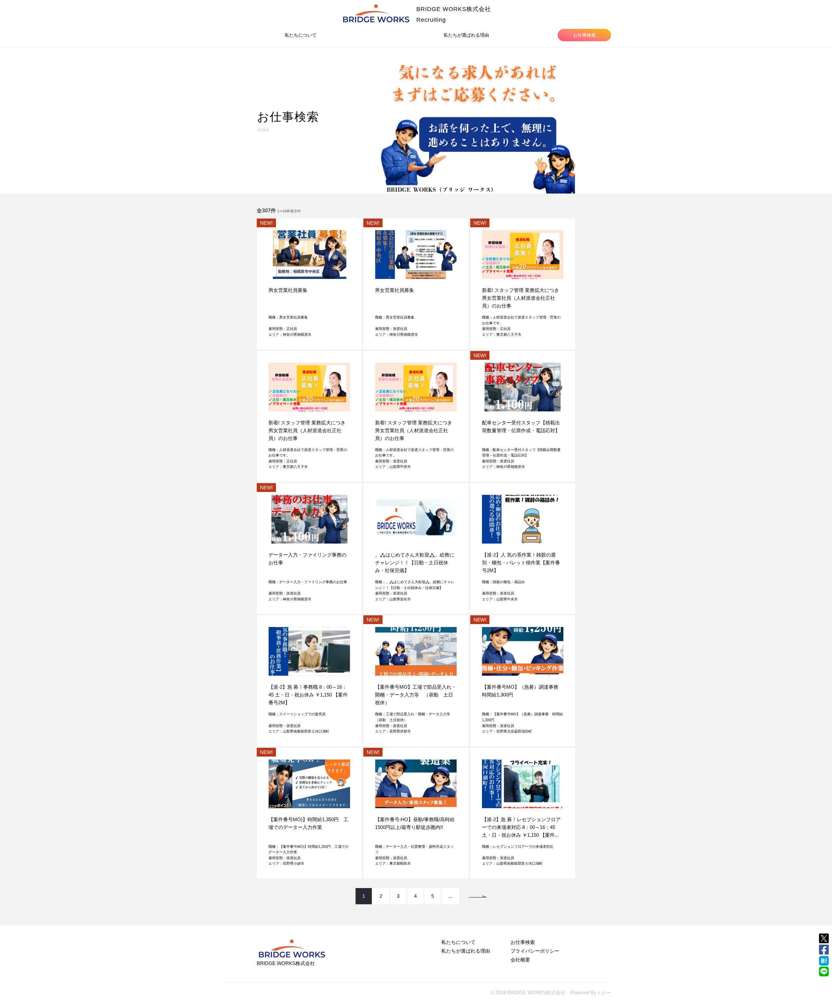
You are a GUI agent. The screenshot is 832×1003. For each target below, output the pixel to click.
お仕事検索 (584, 35)
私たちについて (301, 35)
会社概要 (520, 959)
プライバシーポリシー (535, 951)
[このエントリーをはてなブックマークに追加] (824, 961)
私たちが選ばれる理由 (466, 35)
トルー (603, 992)
